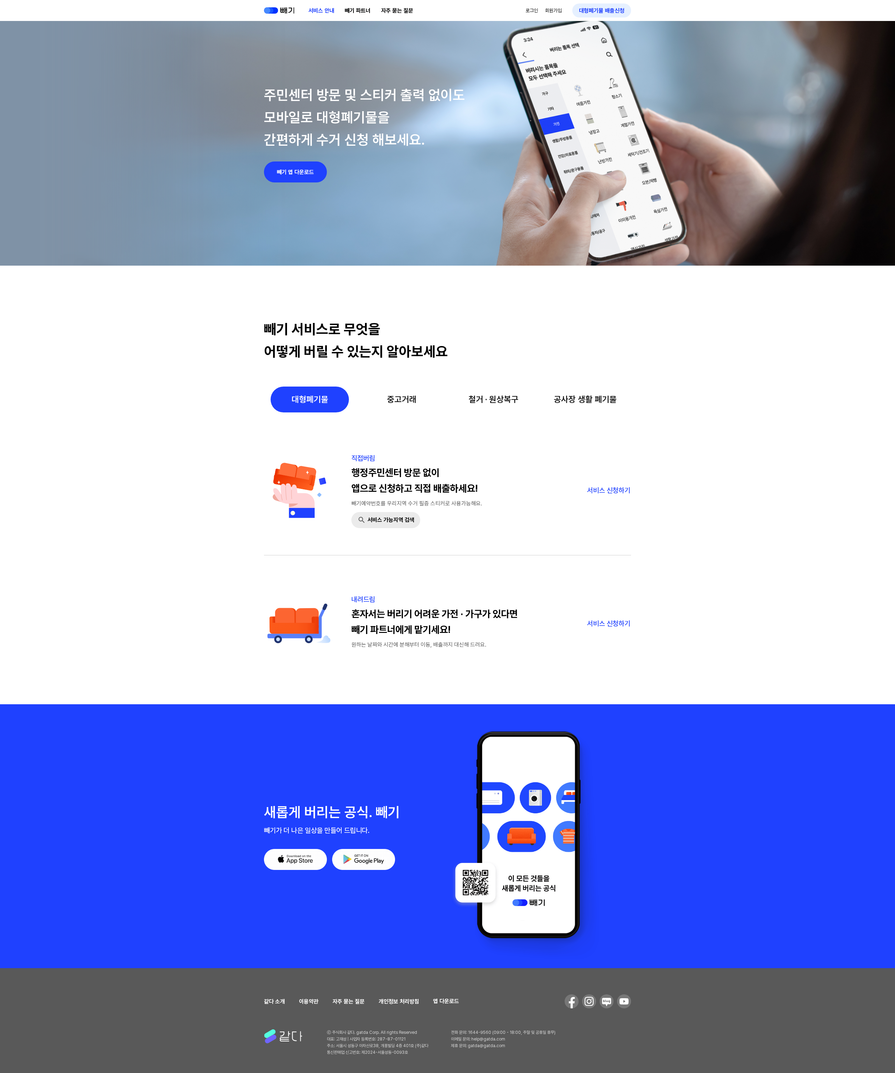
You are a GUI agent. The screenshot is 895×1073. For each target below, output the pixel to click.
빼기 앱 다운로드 (295, 172)
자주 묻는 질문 (397, 10)
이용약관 (308, 1001)
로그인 (531, 10)
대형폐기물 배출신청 (601, 10)
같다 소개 (274, 1001)
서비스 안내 (321, 10)
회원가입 (553, 10)
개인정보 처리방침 (399, 1001)
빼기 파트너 (358, 10)
